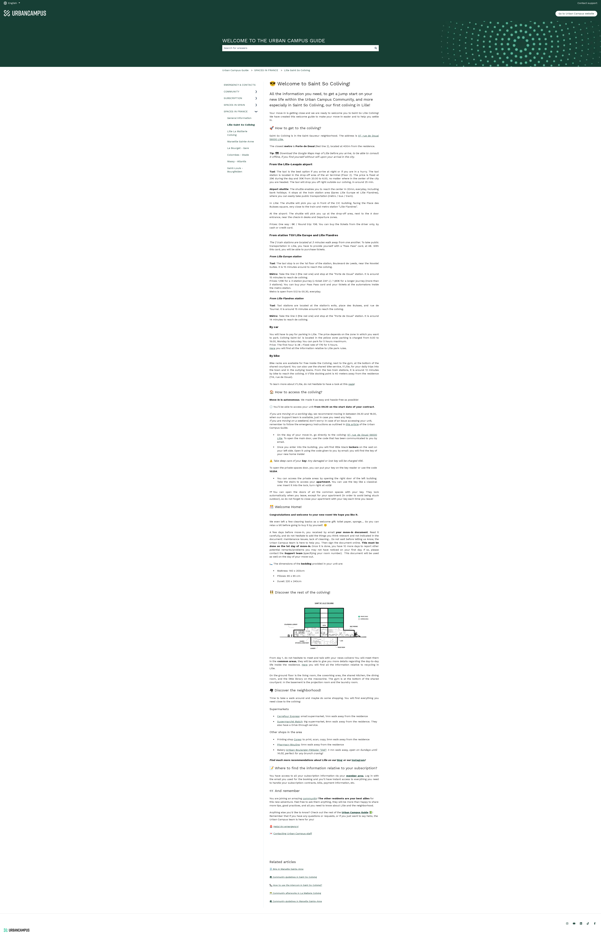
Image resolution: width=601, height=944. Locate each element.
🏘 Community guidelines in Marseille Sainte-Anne (296, 901)
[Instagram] (567, 923)
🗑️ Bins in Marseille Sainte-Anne (286, 869)
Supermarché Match (289, 721)
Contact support (587, 3)
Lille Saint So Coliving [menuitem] (241, 124)
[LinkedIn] (580, 923)
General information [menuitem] (239, 118)
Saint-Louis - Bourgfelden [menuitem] (235, 170)
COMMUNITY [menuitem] (231, 91)
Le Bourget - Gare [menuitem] (238, 148)
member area (354, 775)
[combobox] (297, 48)
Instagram (358, 760)
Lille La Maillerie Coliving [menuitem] (237, 133)
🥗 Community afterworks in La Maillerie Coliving (295, 893)
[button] (256, 92)
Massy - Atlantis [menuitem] (236, 161)
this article (352, 424)
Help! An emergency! (285, 826)
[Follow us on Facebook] (594, 923)
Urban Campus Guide (235, 70)
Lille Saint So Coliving (297, 70)
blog (339, 760)
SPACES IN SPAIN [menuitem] (234, 104)
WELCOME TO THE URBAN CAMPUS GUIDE (273, 41)
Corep (297, 739)
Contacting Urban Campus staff (292, 833)
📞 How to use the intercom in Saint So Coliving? (296, 885)
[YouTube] (574, 923)
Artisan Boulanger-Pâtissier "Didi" (306, 749)
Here (272, 348)
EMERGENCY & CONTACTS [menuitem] (240, 84)
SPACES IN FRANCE (266, 70)
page (351, 384)
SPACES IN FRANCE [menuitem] (236, 111)
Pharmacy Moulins (288, 744)
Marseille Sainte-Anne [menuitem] (240, 141)
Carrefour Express (288, 716)
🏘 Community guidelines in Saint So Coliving (293, 877)
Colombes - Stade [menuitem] (238, 154)
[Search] (376, 48)
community (310, 798)
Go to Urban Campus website (576, 13)
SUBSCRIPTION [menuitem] (233, 98)
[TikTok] (587, 923)
